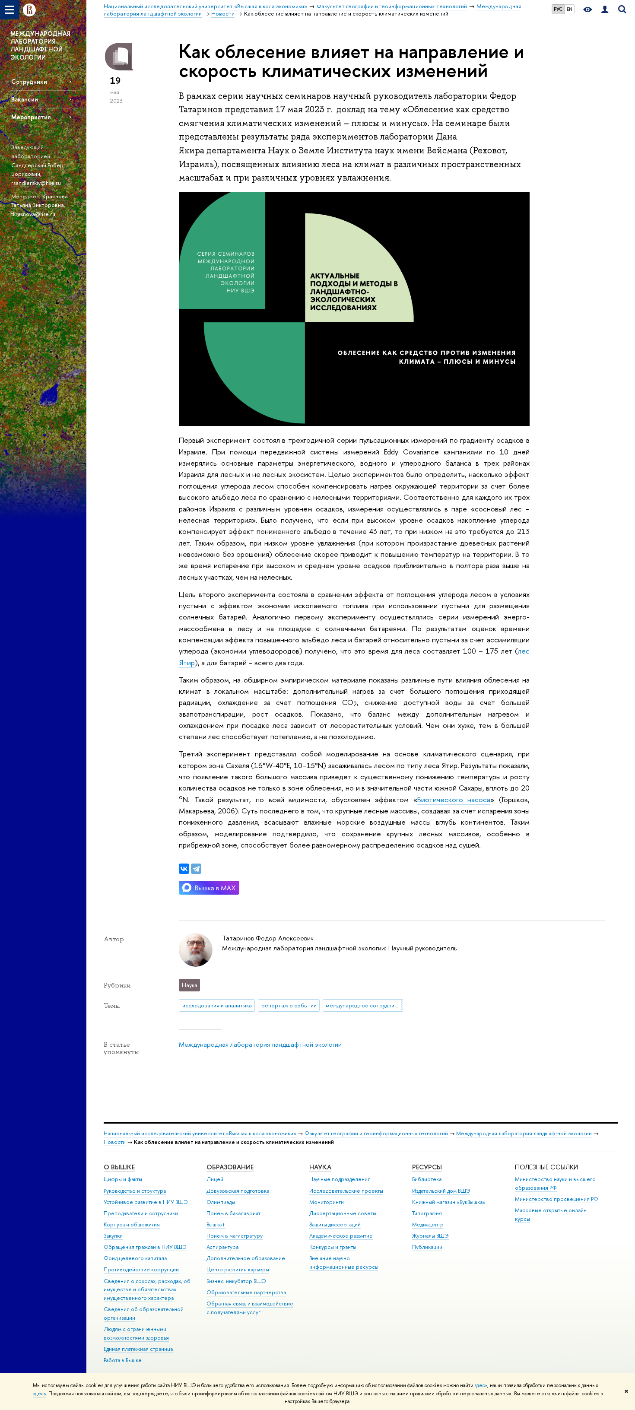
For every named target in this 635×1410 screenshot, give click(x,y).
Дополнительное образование (245, 1258)
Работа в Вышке (123, 1360)
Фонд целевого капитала (135, 1258)
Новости (115, 1142)
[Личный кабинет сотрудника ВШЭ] (604, 9)
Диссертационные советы (342, 1213)
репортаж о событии (289, 1005)
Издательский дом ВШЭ (441, 1190)
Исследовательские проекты (346, 1190)
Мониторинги (326, 1202)
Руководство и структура (135, 1190)
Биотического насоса (454, 799)
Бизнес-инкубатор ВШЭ (236, 1281)
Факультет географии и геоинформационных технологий (376, 1133)
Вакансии (24, 99)
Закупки (113, 1235)
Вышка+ (215, 1224)
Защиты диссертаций (335, 1224)
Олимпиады (220, 1202)
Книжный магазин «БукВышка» (449, 1202)
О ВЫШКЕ (119, 1167)
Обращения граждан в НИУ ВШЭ (145, 1247)
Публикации (427, 1247)
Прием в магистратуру (234, 1235)
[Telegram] (196, 869)
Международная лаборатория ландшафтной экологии (260, 1044)
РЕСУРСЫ (427, 1167)
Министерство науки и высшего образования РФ (555, 1183)
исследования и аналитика (217, 1005)
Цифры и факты (123, 1179)
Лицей (214, 1179)
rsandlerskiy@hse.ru (36, 183)
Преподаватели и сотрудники (141, 1213)
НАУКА (320, 1167)
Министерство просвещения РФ (556, 1199)
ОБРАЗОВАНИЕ (230, 1167)
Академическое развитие (341, 1235)
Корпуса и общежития (132, 1224)
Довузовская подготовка (237, 1190)
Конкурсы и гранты (332, 1247)
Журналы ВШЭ (430, 1235)
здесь (481, 1385)
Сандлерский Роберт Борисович (39, 169)
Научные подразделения (340, 1179)
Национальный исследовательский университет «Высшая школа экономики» (200, 1133)
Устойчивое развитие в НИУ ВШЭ (146, 1202)
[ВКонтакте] (184, 869)
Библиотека (426, 1179)
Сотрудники (29, 81)
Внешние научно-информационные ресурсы (343, 1262)
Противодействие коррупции (141, 1269)
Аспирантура (222, 1247)
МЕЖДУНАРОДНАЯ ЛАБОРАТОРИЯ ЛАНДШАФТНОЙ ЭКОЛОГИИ (40, 45)
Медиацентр (428, 1224)
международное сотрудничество (364, 1005)
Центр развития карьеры (237, 1269)
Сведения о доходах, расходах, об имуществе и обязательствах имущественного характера (147, 1289)
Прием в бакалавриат (233, 1213)
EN (569, 9)
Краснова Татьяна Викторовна (39, 200)
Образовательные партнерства (246, 1292)
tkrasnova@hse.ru (33, 214)
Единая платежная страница (138, 1349)
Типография (427, 1213)
